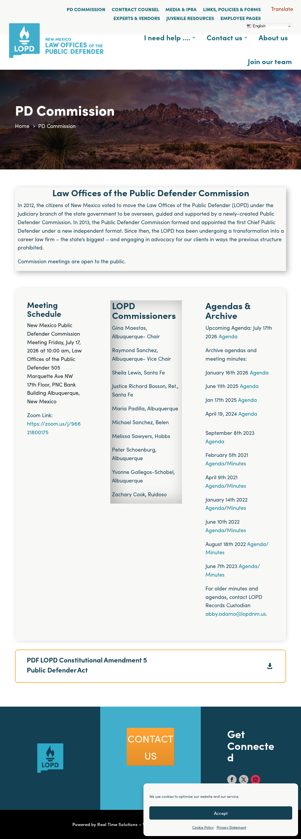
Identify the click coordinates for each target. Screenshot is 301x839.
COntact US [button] (151, 746)
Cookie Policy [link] (203, 827)
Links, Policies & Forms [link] (232, 9)
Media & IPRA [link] (181, 9)
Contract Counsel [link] (135, 9)
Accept (221, 813)
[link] (56, 55)
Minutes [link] (236, 463)
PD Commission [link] (86, 9)
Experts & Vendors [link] (136, 18)
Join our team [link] (270, 61)
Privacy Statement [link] (231, 827)
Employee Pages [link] (240, 18)
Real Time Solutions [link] (117, 824)
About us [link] (273, 37)
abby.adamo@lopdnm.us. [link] (236, 613)
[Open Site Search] (289, 76)
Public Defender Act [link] (57, 669)
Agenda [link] (228, 336)
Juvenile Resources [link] (190, 18)
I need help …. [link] (167, 37)
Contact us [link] (224, 37)
